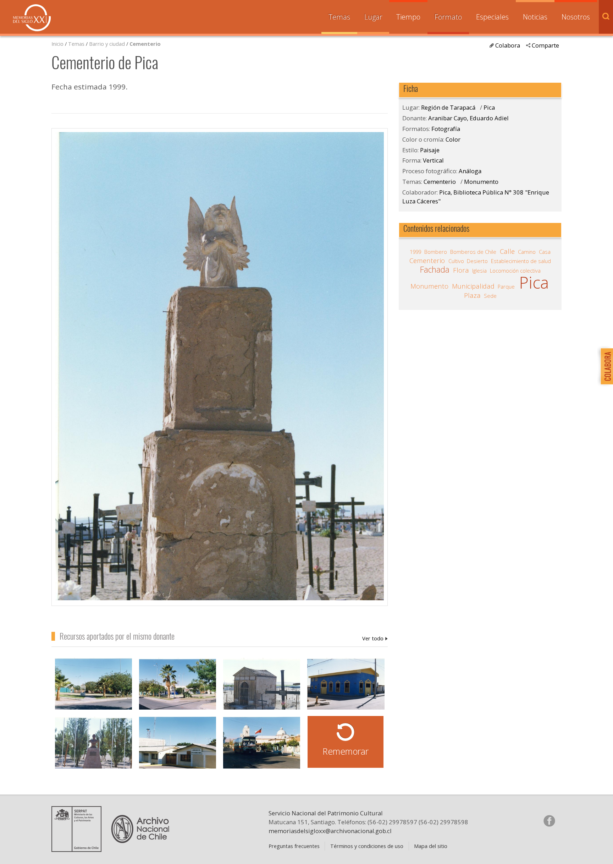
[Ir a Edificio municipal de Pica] (177, 747)
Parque (506, 286)
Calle (507, 251)
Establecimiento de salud (521, 260)
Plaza (472, 295)
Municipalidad (473, 286)
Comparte (545, 45)
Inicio (57, 43)
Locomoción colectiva (515, 270)
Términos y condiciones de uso (366, 845)
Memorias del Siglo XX (32, 18)
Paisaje (430, 150)
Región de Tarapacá (448, 107)
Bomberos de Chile (473, 251)
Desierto (477, 260)
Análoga (470, 171)
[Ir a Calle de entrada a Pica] (261, 747)
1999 (415, 251)
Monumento (481, 181)
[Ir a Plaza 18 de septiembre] (93, 688)
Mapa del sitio (430, 845)
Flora (461, 270)
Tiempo (408, 17)
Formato (448, 17)
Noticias (535, 17)
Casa (545, 251)
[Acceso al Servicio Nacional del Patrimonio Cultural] (78, 849)
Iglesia (479, 270)
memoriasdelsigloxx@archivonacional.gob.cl (330, 831)
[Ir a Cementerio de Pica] (261, 688)
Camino (527, 251)
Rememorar (345, 751)
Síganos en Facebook (549, 821)
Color (453, 139)
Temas (339, 17)
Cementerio (145, 43)
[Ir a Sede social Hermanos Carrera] (345, 688)
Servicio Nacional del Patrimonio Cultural (326, 813)
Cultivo (456, 260)
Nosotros (576, 17)
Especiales (492, 17)
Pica (489, 107)
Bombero (435, 251)
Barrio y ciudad (107, 43)
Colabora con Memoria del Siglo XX (605, 366)
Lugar (373, 17)
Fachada (434, 270)
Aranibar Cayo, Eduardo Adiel (375, 638)
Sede (490, 295)
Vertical (433, 160)
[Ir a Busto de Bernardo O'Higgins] (93, 747)
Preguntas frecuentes (294, 845)
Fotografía (445, 129)
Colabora (507, 45)
